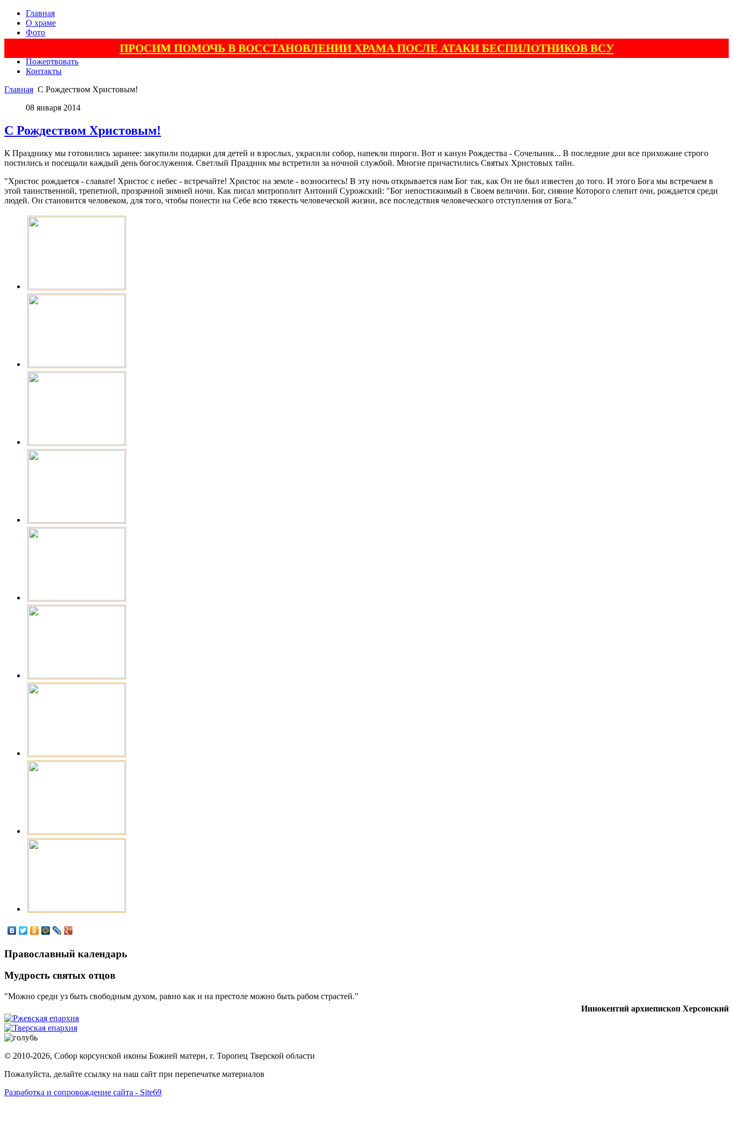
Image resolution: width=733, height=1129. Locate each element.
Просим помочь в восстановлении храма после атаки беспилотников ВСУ (367, 48)
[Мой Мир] (46, 930)
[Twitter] (23, 930)
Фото (35, 32)
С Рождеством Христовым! (82, 130)
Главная (40, 13)
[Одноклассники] (34, 930)
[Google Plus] (68, 930)
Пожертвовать (52, 61)
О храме (41, 22)
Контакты (44, 71)
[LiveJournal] (57, 930)
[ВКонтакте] (12, 930)
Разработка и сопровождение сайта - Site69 (83, 1092)
